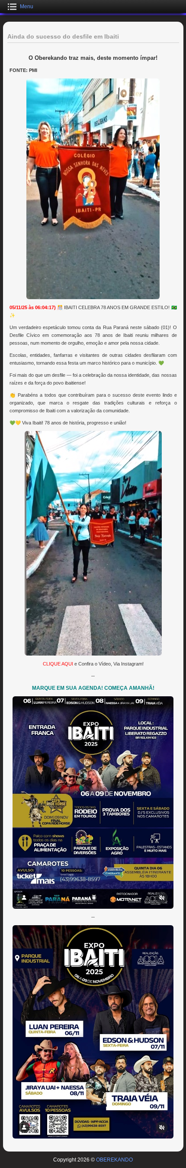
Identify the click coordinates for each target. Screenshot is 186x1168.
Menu (26, 6)
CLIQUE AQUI (58, 663)
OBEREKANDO (114, 1160)
